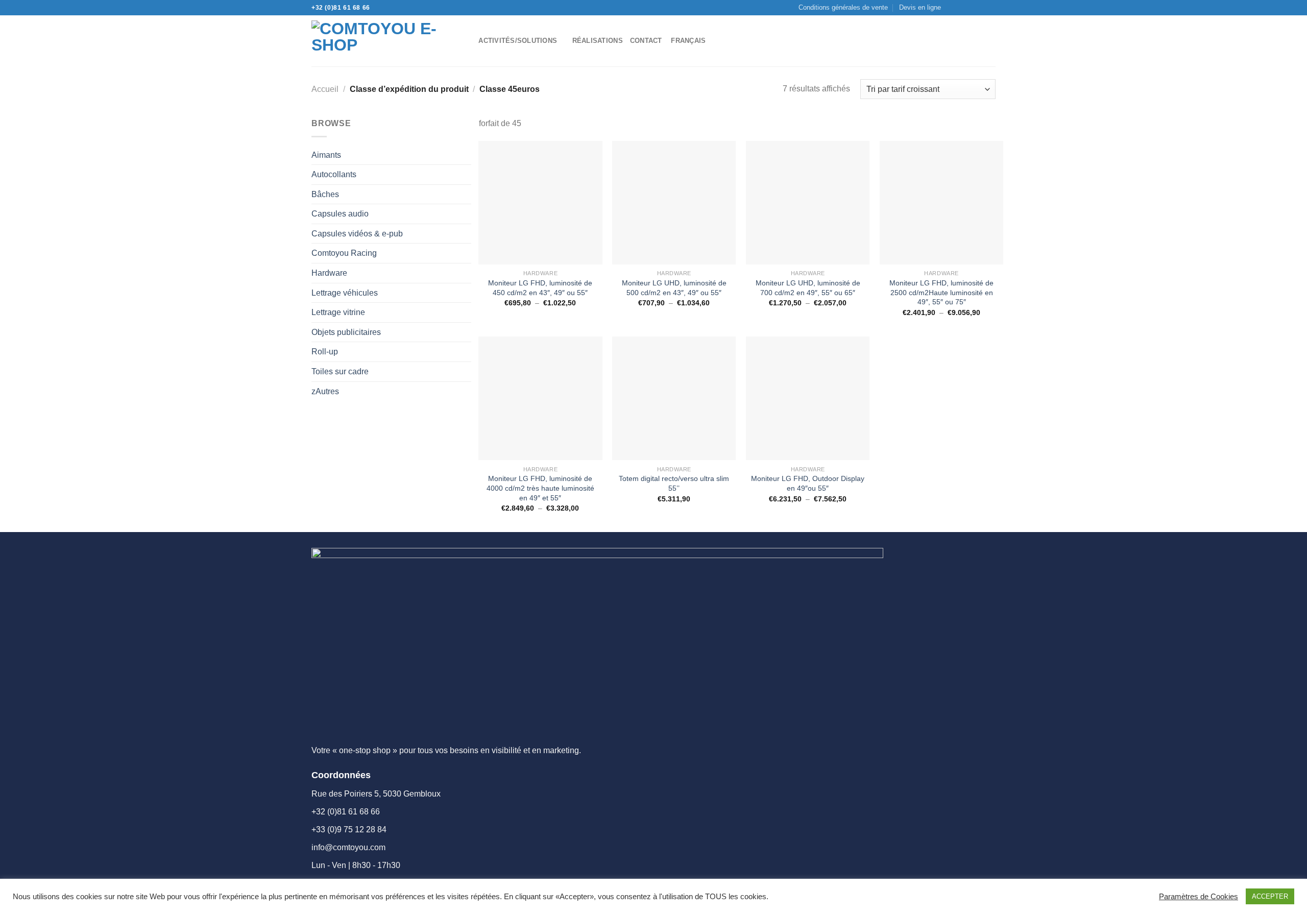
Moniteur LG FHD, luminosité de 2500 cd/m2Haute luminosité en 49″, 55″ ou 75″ (941, 292)
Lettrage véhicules (344, 292)
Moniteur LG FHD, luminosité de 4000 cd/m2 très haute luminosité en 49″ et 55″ (540, 487)
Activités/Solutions (517, 40)
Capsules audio (340, 213)
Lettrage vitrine (338, 312)
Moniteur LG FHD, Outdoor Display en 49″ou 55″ (807, 483)
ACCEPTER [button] (1270, 896)
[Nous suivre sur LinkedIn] (990, 7)
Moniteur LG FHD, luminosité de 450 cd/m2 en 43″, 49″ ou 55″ (540, 288)
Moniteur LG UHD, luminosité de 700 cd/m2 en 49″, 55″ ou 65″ (808, 288)
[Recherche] (467, 41)
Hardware (329, 273)
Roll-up (324, 351)
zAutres (325, 391)
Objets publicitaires (346, 332)
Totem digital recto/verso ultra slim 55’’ (674, 483)
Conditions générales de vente (843, 7)
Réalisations (597, 40)
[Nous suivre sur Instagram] (961, 7)
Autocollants (333, 174)
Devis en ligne (920, 7)
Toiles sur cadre (340, 371)
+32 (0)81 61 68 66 (340, 7)
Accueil (324, 89)
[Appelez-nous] (981, 7)
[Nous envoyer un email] (971, 7)
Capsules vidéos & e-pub (357, 233)
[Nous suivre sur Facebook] (952, 7)
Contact (646, 40)
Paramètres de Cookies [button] (1198, 897)
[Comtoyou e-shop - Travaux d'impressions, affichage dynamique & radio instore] (379, 40)
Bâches (325, 194)
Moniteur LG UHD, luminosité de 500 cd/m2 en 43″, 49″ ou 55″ (674, 288)
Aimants (326, 155)
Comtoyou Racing (344, 253)
